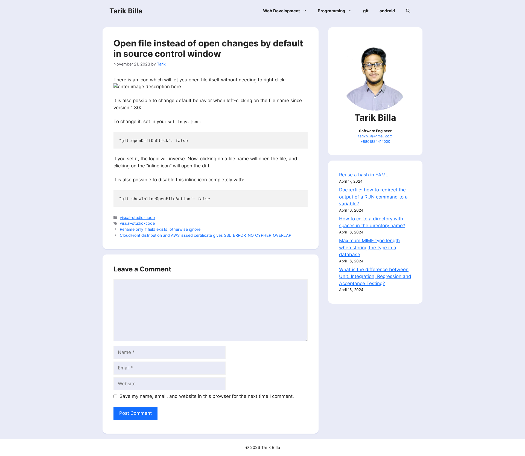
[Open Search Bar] (408, 10)
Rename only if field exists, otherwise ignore (160, 229)
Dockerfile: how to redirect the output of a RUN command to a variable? (373, 196)
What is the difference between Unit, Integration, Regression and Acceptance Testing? (375, 276)
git (366, 10)
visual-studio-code (137, 217)
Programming (331, 10)
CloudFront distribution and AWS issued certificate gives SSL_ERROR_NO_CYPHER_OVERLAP (205, 235)
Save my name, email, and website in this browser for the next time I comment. (206, 396)
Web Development (281, 10)
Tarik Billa (125, 11)
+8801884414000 (375, 141)
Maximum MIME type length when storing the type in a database (369, 247)
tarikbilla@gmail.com (375, 136)
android (387, 10)
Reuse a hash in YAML (363, 174)
